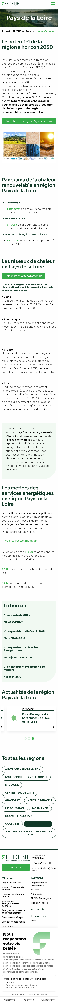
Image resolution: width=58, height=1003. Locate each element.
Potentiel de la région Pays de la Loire (29, 121)
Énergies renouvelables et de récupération (14, 911)
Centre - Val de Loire (19, 792)
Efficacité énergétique (13, 922)
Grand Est (12, 800)
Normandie (40, 808)
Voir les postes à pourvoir (21, 540)
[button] (25, 738)
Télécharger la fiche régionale (23, 276)
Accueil (6, 31)
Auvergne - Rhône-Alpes (22, 769)
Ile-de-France (15, 808)
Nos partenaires (39, 903)
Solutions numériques (13, 917)
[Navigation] (53, 4)
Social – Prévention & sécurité (13, 888)
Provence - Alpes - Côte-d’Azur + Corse (29, 833)
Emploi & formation (12, 882)
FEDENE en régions (23, 31)
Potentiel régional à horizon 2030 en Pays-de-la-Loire (36, 718)
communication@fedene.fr (44, 869)
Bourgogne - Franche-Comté (26, 777)
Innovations (8, 926)
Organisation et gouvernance (39, 884)
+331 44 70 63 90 (41, 863)
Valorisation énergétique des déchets (10, 904)
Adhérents (36, 894)
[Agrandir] (52, 132)
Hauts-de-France (40, 800)
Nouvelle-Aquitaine (19, 816)
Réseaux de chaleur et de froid (13, 895)
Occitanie (12, 823)
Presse (34, 920)
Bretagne (12, 785)
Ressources (38, 916)
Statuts (35, 889)
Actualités (38, 909)
